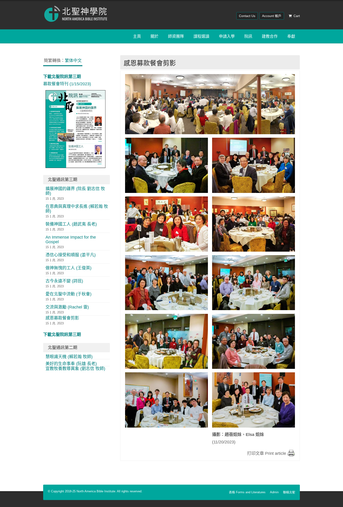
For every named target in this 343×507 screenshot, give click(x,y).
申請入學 (227, 36)
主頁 (137, 36)
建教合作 (270, 36)
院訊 (248, 36)
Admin (274, 492)
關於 (154, 36)
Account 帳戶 (271, 16)
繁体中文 (73, 60)
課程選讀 (201, 36)
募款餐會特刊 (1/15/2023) (67, 80)
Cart (297, 16)
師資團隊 (176, 36)
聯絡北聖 (289, 492)
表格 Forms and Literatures (247, 492)
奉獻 (291, 36)
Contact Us (247, 16)
